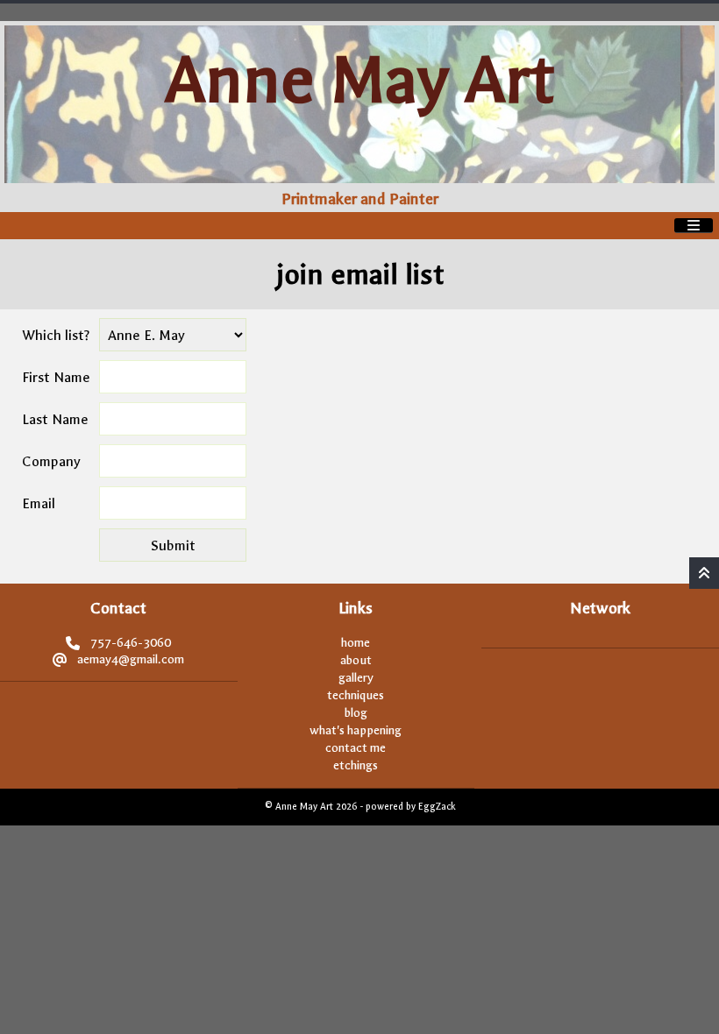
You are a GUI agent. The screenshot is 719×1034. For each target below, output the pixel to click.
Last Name (55, 419)
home (355, 642)
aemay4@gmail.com (130, 659)
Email (38, 503)
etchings (355, 765)
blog (356, 712)
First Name (56, 377)
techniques (355, 695)
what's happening (356, 730)
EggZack (436, 806)
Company (51, 461)
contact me (355, 747)
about (356, 660)
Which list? (55, 335)
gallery (356, 677)
